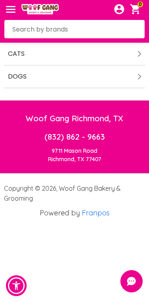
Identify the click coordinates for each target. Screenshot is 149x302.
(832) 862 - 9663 (75, 137)
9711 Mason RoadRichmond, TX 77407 (74, 155)
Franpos (96, 212)
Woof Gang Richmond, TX (74, 118)
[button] (16, 285)
